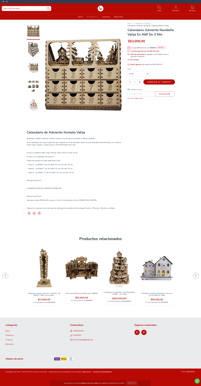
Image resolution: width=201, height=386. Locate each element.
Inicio (80, 17)
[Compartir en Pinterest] (39, 214)
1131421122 (77, 335)
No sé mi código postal (135, 98)
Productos (92, 17)
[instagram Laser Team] (3, 2)
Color (129, 69)
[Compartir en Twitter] (34, 214)
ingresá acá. (86, 372)
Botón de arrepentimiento (103, 372)
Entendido (132, 383)
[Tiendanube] (188, 372)
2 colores (119, 286)
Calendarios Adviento (142, 23)
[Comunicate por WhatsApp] (197, 381)
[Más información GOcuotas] (161, 47)
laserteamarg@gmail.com (83, 340)
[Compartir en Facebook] (29, 214)
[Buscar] (48, 8)
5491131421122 (79, 331)
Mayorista (118, 17)
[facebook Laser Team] (6, 2)
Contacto (106, 17)
